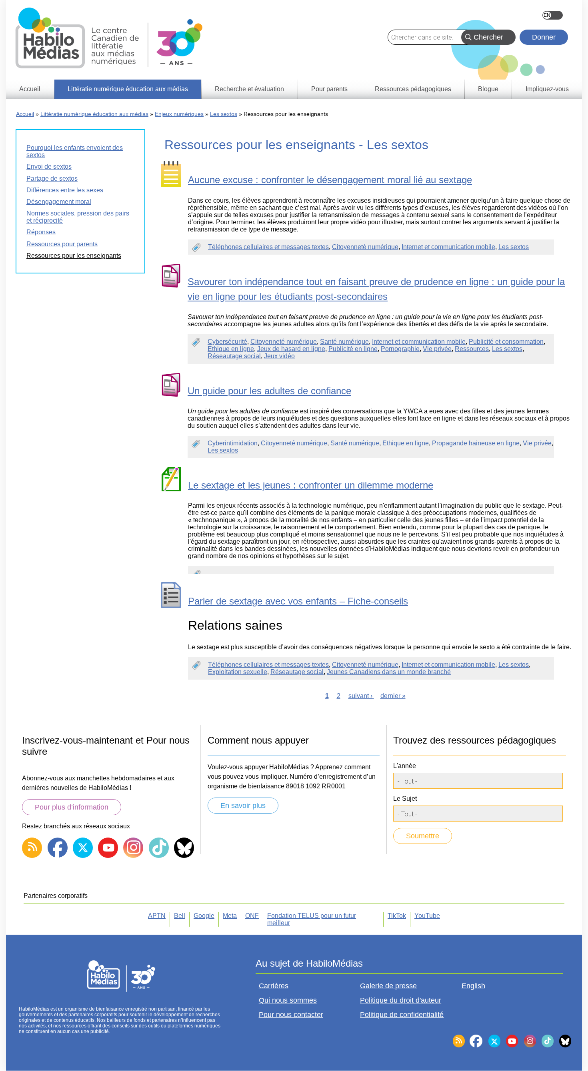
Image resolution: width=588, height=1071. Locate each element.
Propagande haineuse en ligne (476, 443)
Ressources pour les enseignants (73, 255)
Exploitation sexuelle (237, 671)
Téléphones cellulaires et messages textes (268, 246)
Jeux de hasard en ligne (291, 348)
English (552, 15)
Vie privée (437, 348)
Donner (544, 37)
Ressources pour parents (62, 244)
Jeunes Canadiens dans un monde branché (389, 671)
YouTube (427, 915)
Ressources (472, 348)
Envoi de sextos (49, 166)
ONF (252, 915)
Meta (230, 915)
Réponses (41, 232)
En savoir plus (243, 806)
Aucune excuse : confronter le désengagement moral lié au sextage (330, 179)
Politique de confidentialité (402, 1015)
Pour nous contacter (291, 1015)
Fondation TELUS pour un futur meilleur (311, 919)
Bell (179, 915)
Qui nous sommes (288, 1000)
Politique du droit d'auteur (400, 1000)
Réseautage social (234, 356)
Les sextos (223, 114)
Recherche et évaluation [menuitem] (249, 89)
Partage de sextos (52, 178)
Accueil (25, 114)
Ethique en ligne (231, 348)
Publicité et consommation (506, 341)
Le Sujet (405, 798)
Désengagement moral (58, 201)
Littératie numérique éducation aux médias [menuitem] (128, 89)
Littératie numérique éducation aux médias (94, 114)
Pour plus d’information (71, 807)
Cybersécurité (227, 341)
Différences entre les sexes (64, 190)
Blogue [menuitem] (488, 89)
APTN (157, 915)
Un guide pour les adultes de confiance (269, 390)
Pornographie (400, 348)
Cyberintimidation (233, 443)
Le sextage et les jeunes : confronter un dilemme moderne (310, 485)
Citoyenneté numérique (365, 246)
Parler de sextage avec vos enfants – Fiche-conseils (298, 601)
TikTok (397, 915)
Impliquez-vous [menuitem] (547, 89)
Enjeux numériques (179, 114)
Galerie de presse (388, 986)
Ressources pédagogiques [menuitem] (413, 89)
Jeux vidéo (279, 356)
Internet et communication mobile (448, 246)
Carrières (273, 986)
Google (204, 915)
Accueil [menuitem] (29, 89)
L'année (404, 765)
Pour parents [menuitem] (329, 89)
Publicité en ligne (353, 348)
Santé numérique (344, 341)
